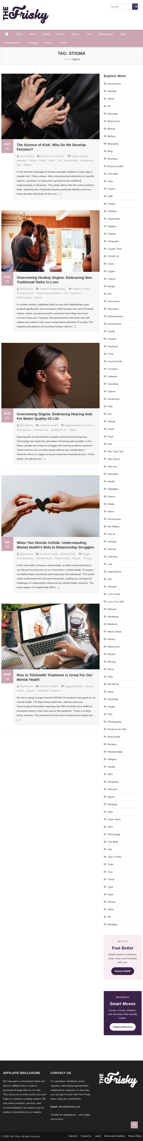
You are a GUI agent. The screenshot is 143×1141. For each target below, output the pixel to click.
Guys (110, 436)
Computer (113, 241)
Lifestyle (112, 586)
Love (89, 34)
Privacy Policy (135, 1136)
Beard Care (114, 121)
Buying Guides (116, 166)
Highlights (113, 489)
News (32, 34)
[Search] (135, 6)
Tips (110, 849)
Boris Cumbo (27, 156)
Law (110, 564)
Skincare (112, 789)
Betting (111, 136)
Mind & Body (115, 631)
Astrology (113, 113)
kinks (52, 160)
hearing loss (40, 429)
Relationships (106, 34)
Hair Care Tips (115, 451)
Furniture (113, 368)
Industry (112, 541)
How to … (113, 534)
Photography (115, 721)
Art (109, 106)
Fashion (112, 338)
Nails (110, 676)
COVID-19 (113, 256)
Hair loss (112, 466)
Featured (113, 346)
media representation (49, 293)
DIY (110, 293)
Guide (111, 429)
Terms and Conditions (114, 1136)
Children (112, 211)
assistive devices (82, 425)
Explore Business (122, 1027)
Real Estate (114, 736)
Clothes (112, 233)
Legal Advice (115, 571)
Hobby (111, 504)
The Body (113, 841)
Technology (114, 834)
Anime (111, 98)
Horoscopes (114, 519)
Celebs (60, 34)
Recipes (112, 744)
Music (111, 669)
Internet (112, 549)
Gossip (111, 421)
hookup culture (25, 293)
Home (19, 34)
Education (113, 308)
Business (113, 158)
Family (111, 331)
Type (110, 886)
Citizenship (114, 218)
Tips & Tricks (115, 856)
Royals (48, 42)
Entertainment (12, 42)
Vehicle (111, 901)
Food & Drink (115, 361)
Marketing (113, 616)
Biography (113, 143)
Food (110, 353)
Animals (112, 91)
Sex (19, 164)
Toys (110, 871)
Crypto (111, 271)
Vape (110, 894)
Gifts (110, 406)
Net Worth (113, 684)
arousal (84, 156)
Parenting (32, 42)
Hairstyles (113, 474)
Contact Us (86, 1136)
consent (85, 288)
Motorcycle (114, 646)
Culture (112, 278)
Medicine (113, 624)
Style (123, 34)
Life (59, 160)
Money (111, 639)
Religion (112, 759)
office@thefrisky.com (69, 1106)
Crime (111, 263)
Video (111, 909)
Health (46, 34)
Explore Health (123, 971)
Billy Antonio (26, 288)
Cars (110, 181)
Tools (110, 864)
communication (25, 558)
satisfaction (87, 160)
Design (111, 286)
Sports (111, 796)
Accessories (114, 83)
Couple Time (115, 248)
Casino (111, 188)
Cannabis (113, 173)
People (111, 706)
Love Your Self (116, 601)
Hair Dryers (114, 459)
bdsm (33, 160)
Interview (113, 556)
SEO (110, 774)
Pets (110, 714)
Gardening (113, 398)
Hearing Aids (24, 429)
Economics (114, 301)
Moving (112, 661)
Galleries (112, 376)
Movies (75, 34)
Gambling (113, 383)
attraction (22, 160)
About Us (73, 1136)
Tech (110, 826)
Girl (109, 414)
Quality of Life (59, 429)
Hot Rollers (114, 526)
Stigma (27, 164)
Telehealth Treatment (49, 690)
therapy (87, 558)
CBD (110, 196)
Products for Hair (117, 729)
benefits (77, 686)
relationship (71, 160)
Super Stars (114, 819)
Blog (110, 151)
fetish (42, 160)
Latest (98, 1136)
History (111, 496)
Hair (110, 444)
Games (112, 391)
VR (109, 916)
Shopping (113, 781)
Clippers (112, 226)
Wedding (112, 924)
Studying (112, 804)
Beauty (111, 128)
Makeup (112, 609)
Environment (115, 323)
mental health (44, 558)
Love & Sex (58, 156)
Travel (62, 42)
